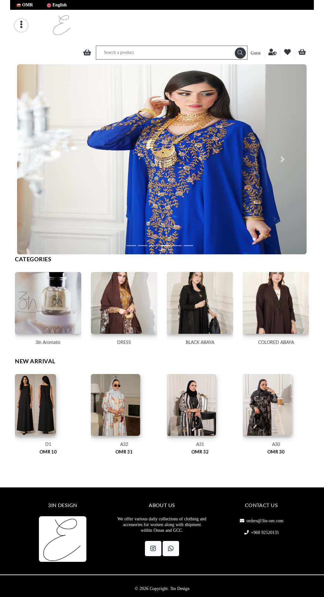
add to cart (48, 421)
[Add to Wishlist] (48, 451)
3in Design (180, 588)
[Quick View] (64, 451)
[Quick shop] (32, 451)
